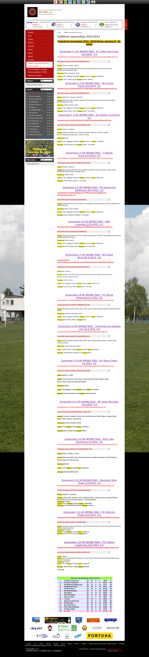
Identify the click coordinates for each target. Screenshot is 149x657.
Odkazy (30, 53)
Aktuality (30, 32)
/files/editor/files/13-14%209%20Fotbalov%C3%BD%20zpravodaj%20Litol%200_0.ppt (82, 331)
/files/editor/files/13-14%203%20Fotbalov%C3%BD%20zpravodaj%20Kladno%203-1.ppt (84, 120)
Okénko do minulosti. (35, 75)
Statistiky (31, 60)
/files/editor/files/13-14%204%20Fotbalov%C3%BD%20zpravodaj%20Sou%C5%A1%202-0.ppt (85, 158)
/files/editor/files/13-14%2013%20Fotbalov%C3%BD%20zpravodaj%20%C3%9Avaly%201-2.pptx (85, 485)
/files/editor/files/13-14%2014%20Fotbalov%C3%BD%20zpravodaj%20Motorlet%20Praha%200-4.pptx (88, 517)
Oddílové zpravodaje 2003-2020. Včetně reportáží (38, 64)
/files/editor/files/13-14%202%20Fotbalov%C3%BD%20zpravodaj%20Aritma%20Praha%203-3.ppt (87, 88)
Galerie (30, 49)
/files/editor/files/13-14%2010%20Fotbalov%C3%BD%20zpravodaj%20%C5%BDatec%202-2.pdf (85, 366)
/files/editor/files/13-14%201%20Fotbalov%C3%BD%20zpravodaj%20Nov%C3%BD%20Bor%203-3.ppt (87, 57)
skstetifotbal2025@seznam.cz (114, 649)
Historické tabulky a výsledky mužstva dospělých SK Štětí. (37, 71)
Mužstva (31, 43)
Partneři (30, 56)
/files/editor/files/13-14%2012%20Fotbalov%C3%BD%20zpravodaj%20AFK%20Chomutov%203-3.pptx (87, 444)
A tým (126, 24)
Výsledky (31, 46)
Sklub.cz (120, 651)
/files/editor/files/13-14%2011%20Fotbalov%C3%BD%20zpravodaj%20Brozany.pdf (81, 407)
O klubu (30, 39)
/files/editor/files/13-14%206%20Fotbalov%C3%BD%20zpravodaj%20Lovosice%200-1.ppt (84, 227)
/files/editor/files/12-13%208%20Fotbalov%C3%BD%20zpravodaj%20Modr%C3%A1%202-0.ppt (85, 300)
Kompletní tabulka (47, 137)
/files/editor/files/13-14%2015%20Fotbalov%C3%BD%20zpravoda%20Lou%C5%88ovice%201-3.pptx (88, 547)
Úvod (59, 32)
